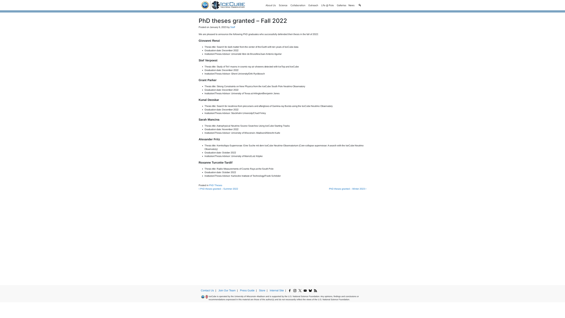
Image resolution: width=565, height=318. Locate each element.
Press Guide (247, 290)
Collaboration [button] (297, 5)
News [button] (351, 5)
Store (262, 290)
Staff (232, 27)
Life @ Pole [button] (327, 5)
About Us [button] (271, 5)
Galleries (341, 5)
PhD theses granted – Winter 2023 (347, 189)
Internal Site (277, 290)
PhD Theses (215, 185)
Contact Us (207, 290)
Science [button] (283, 5)
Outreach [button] (313, 5)
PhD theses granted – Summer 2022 (219, 189)
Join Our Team (227, 290)
